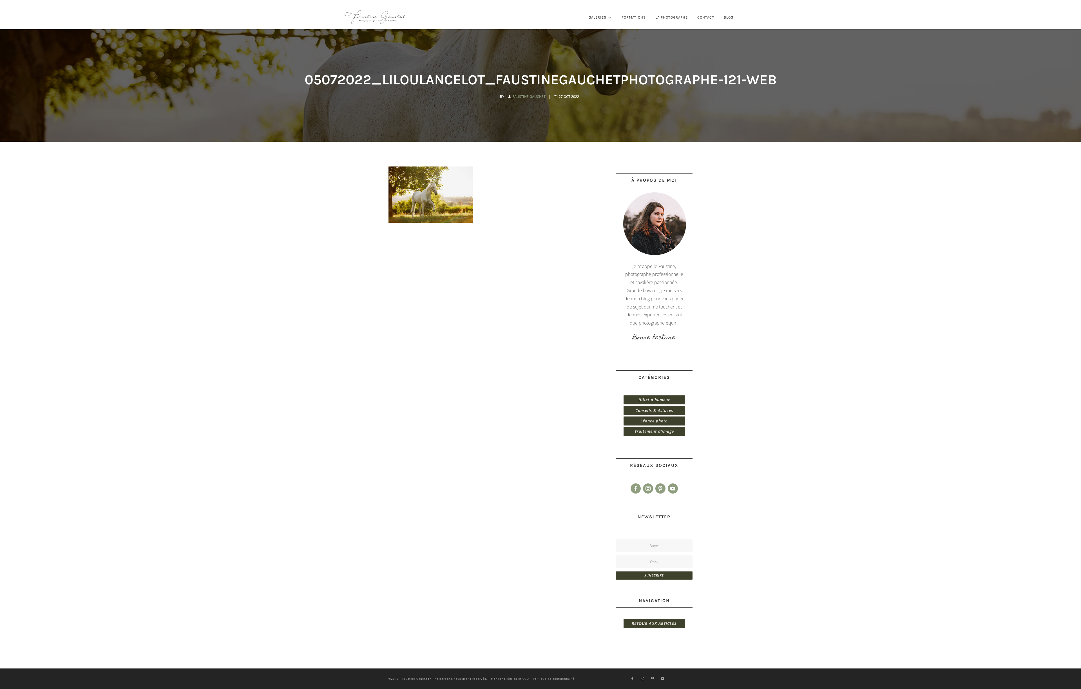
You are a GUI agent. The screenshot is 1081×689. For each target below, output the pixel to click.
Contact (705, 17)
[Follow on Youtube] (673, 488)
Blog (728, 17)
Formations (634, 17)
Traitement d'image (654, 431)
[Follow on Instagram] (648, 488)
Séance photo (654, 421)
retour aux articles (654, 623)
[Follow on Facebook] (636, 488)
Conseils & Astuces (654, 410)
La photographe (671, 17)
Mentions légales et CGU (510, 679)
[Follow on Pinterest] (660, 488)
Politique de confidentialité (554, 679)
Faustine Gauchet (529, 96)
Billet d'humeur (654, 399)
